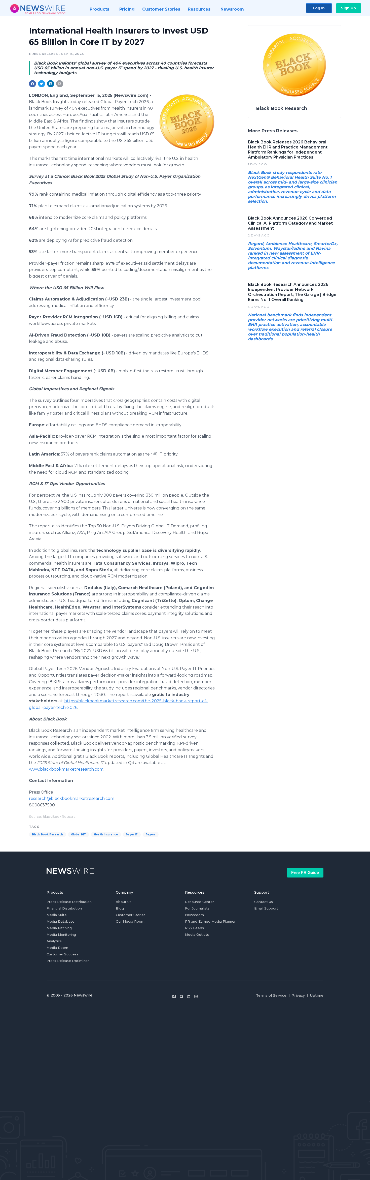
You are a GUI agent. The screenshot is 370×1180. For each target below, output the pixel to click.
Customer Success (62, 954)
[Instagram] (196, 996)
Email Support (266, 908)
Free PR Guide (305, 872)
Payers (151, 834)
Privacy (298, 995)
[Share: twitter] (41, 83)
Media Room (57, 948)
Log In (319, 8)
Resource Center (199, 902)
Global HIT (78, 834)
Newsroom (194, 915)
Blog (120, 908)
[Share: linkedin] (50, 83)
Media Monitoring (61, 934)
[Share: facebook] (32, 83)
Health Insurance (106, 834)
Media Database (61, 921)
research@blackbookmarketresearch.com (71, 798)
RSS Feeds (194, 928)
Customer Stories (130, 915)
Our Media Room (130, 921)
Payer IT (132, 834)
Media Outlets (197, 934)
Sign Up (348, 8)
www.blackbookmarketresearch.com (66, 769)
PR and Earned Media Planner (210, 921)
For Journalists (197, 908)
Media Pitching (59, 928)
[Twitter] (181, 996)
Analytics (54, 941)
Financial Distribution (64, 908)
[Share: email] (59, 83)
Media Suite (57, 915)
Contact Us (263, 902)
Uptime (316, 995)
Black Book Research (47, 834)
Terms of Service (271, 995)
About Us (123, 902)
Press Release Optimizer (68, 961)
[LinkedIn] (188, 996)
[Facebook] (174, 996)
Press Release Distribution (69, 902)
